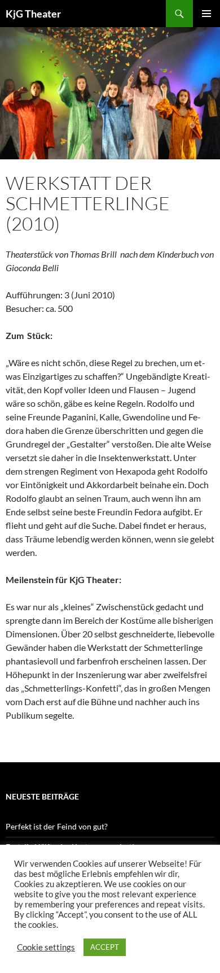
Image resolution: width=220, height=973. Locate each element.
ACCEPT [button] (104, 947)
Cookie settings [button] (46, 947)
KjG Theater (33, 13)
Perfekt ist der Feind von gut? (57, 826)
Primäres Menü (206, 13)
